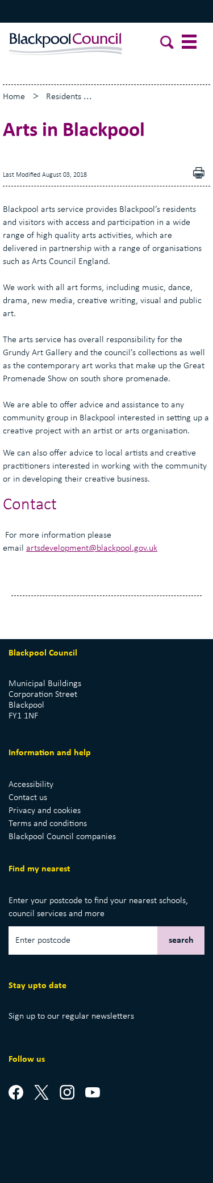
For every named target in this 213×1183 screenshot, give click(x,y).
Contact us (28, 797)
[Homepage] (65, 41)
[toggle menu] (190, 44)
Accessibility (31, 784)
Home (14, 96)
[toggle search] (167, 44)
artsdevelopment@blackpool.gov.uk (91, 548)
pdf (201, 174)
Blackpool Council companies (62, 836)
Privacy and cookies (45, 810)
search (181, 940)
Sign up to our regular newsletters (71, 1016)
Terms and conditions (48, 823)
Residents (63, 96)
